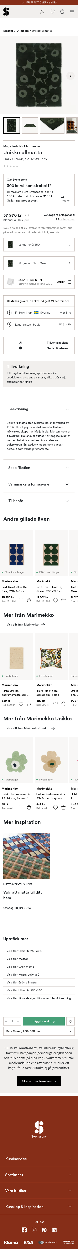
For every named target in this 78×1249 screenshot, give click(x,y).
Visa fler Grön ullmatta (22, 982)
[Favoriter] (52, 12)
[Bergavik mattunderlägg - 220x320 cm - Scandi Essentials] (10, 282)
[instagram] (34, 1229)
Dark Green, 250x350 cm (23, 1031)
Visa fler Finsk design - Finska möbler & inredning (39, 998)
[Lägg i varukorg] (28, 600)
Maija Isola (11, 146)
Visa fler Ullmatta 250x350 (24, 951)
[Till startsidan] (6, 11)
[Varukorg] (62, 12)
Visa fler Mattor (17, 958)
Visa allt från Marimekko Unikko (27, 728)
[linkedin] (54, 1229)
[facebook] (24, 1229)
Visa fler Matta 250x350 (23, 974)
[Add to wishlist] (21, 600)
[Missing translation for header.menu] (72, 12)
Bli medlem (66, 198)
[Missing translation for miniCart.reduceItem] (6, 1021)
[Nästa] (70, 76)
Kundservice (16, 1159)
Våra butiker (16, 1190)
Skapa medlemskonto (39, 1081)
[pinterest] (44, 1229)
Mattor (8, 30)
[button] (10, 166)
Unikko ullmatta (42, 30)
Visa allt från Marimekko (23, 624)
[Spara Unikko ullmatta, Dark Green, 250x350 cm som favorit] (70, 1021)
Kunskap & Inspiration (24, 1206)
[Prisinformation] (27, 215)
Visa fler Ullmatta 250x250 (24, 990)
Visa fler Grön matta (20, 966)
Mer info (65, 312)
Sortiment (14, 1175)
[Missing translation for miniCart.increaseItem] (18, 1021)
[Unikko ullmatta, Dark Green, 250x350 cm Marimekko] (39, 75)
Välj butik (65, 324)
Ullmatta (23, 30)
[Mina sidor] (42, 12)
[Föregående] (7, 76)
